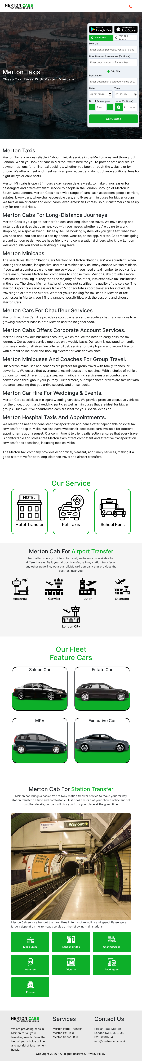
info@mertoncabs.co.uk (110, 1041)
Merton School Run (65, 1037)
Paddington (112, 969)
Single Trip (100, 37)
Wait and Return (123, 38)
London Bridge (71, 946)
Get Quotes (113, 119)
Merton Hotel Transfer (67, 1028)
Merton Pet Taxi (63, 1033)
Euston (30, 992)
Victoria (71, 969)
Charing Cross (111, 946)
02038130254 (103, 1037)
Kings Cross (30, 946)
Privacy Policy (96, 1053)
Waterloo (30, 969)
